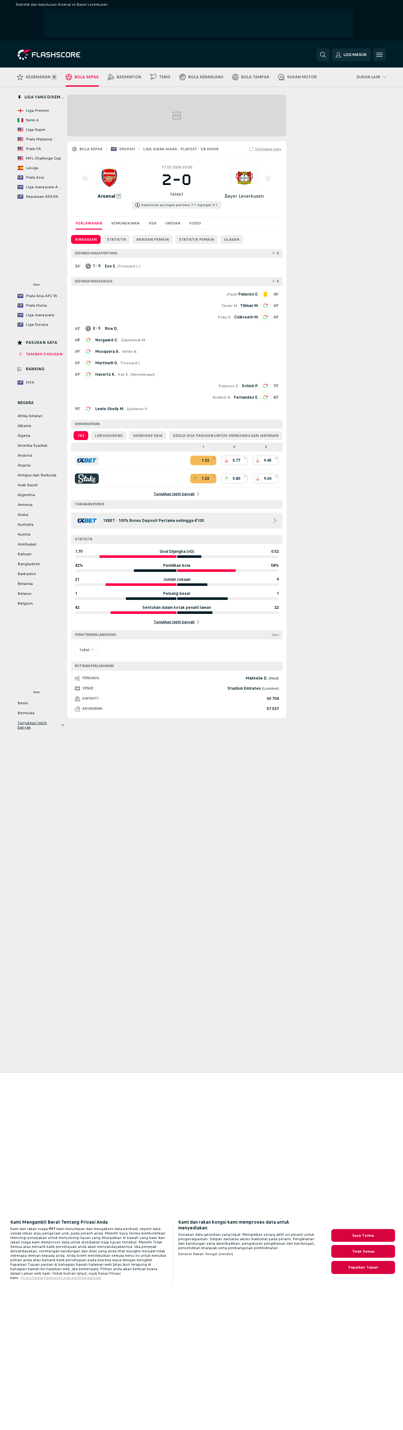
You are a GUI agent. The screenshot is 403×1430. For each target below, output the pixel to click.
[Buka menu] (379, 54)
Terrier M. (229, 305)
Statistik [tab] (116, 239)
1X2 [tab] (80, 435)
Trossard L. (129, 266)
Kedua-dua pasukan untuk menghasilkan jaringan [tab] (225, 435)
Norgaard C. (106, 340)
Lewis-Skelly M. (109, 408)
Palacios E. (229, 385)
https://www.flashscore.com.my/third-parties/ (61, 1278)
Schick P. (250, 385)
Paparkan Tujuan (363, 1267)
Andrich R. (221, 397)
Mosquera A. (107, 351)
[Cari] (323, 54)
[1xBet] (87, 460)
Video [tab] (195, 223)
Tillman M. (249, 305)
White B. (130, 351)
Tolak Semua (363, 1251)
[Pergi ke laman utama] (61, 55)
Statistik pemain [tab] (196, 239)
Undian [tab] (172, 223)
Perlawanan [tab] (89, 223)
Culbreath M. (246, 317)
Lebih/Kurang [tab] (109, 435)
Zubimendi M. (133, 340)
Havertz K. (105, 374)
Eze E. (123, 374)
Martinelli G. (106, 363)
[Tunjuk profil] (109, 178)
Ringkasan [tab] (86, 239)
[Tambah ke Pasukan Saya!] (85, 178)
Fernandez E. (246, 397)
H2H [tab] (152, 223)
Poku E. (225, 317)
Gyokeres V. (137, 408)
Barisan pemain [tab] (152, 239)
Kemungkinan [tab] (125, 223)
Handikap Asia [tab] (147, 435)
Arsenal (106, 196)
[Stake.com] (87, 478)
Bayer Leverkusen (244, 196)
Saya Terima (363, 1235)
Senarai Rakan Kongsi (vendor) (205, 1254)
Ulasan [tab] (231, 239)
